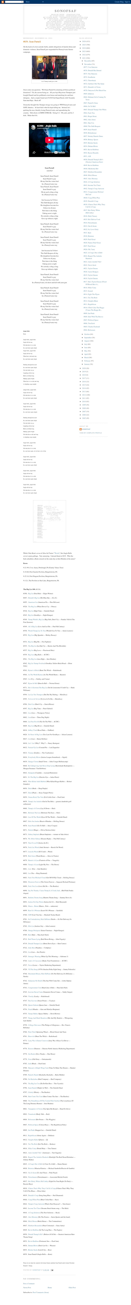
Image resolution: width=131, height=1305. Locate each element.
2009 (84, 405)
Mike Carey (32, 1148)
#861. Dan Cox (89, 123)
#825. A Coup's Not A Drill (93, 252)
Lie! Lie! (31, 743)
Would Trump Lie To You (37, 631)
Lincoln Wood (33, 851)
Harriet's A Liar (33, 860)
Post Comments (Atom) (41, 1292)
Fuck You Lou (33, 886)
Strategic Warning (34, 956)
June (86, 347)
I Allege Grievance (34, 1025)
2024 (84, 48)
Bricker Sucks (33, 1250)
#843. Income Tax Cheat (92, 185)
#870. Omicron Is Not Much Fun (95, 90)
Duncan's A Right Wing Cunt (38, 1068)
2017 (84, 378)
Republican (32, 1135)
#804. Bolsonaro (89, 330)
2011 (84, 398)
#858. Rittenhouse (90, 133)
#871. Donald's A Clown (92, 87)
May (86, 351)
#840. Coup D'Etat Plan (92, 198)
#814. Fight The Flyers (91, 294)
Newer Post (27, 1287)
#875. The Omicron (90, 74)
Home (50, 1287)
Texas (30, 965)
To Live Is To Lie (34, 699)
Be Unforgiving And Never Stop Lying (41, 766)
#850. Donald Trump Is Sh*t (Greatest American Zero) (93, 160)
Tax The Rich (32, 1144)
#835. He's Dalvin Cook (92, 219)
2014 (84, 388)
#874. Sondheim (89, 77)
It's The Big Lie (33, 777)
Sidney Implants (33, 834)
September (88, 337)
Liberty (30, 1092)
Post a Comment (29, 1283)
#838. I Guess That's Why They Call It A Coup (94, 205)
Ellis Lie (31, 926)
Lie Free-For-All (33, 721)
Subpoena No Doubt (35, 981)
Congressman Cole (34, 987)
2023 (84, 51)
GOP (29, 915)
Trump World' (36, 619)
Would (57, 553)
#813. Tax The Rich (90, 297)
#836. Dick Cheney (90, 216)
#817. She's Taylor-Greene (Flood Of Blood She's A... (95, 283)
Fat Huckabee (33, 1079)
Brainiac (31, 1168)
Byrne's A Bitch (33, 670)
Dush (30, 788)
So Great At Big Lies (35, 734)
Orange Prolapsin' (34, 930)
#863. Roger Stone (90, 116)
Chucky (31, 996)
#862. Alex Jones (90, 119)
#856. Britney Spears (91, 139)
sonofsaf (66, 11)
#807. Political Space (91, 320)
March (86, 357)
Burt (29, 935)
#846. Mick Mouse (90, 175)
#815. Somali (88, 291)
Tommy (30, 753)
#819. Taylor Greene (91, 275)
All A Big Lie (32, 626)
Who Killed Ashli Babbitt (37, 781)
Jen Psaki (31, 1130)
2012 (84, 395)
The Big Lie (32, 606)
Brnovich (31, 1036)
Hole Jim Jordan (33, 821)
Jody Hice (31, 948)
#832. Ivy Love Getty (91, 229)
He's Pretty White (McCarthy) (38, 1181)
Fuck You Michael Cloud (37, 877)
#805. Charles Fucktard (92, 326)
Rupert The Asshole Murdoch (38, 1157)
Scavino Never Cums (35, 992)
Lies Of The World (34, 817)
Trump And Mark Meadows (37, 1018)
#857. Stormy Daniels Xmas (93, 136)
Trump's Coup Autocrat (36, 1204)
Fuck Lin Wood (33, 847)
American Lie (32, 602)
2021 (84, 58)
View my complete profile (91, 433)
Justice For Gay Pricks (35, 902)
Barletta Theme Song (35, 897)
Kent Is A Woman (34, 910)
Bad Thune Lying (34, 939)
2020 (84, 368)
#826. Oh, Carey (89, 249)
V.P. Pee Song (32, 969)
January (87, 364)
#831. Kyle (87, 233)
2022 (84, 54)
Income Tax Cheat (34, 1208)
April (86, 354)
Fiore (30, 1059)
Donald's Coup (33, 1195)
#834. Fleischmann (90, 223)
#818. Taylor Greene (91, 278)
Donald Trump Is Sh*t (35, 1234)
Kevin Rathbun (33, 1230)
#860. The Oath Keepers (92, 126)
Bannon (31, 1048)
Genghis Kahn (33, 1139)
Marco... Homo (33, 906)
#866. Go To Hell (90, 106)
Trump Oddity (33, 1013)
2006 (84, 415)
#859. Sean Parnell (90, 129)
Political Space (33, 1125)
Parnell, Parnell (33, 1075)
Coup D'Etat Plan (34, 1199)
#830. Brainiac (89, 236)
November (88, 64)
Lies (29, 713)
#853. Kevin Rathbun (91, 149)
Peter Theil (32, 1032)
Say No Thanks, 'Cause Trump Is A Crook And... (44, 890)
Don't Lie (31, 704)
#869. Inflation (89, 94)
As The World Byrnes (35, 674)
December (88, 61)
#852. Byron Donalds (91, 153)
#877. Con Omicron (90, 67)
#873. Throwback (90, 80)
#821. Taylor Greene (91, 268)
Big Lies (31, 654)
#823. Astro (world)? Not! (92, 262)
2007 (84, 411)
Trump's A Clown (34, 808)
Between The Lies (34, 813)
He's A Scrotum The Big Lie (37, 687)
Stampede (31, 773)
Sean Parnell (32, 825)
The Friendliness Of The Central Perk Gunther (44, 1101)
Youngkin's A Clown (35, 1109)
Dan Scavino (32, 1001)
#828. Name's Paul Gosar (92, 242)
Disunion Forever (34, 882)
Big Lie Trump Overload (36, 663)
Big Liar (31, 635)
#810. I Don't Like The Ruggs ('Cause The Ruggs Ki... (94, 308)
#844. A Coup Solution (92, 182)
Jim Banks (31, 1054)
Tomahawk (32, 1114)
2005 (84, 418)
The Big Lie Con (34, 1083)
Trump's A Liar (33, 864)
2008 (84, 408)
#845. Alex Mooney (91, 178)
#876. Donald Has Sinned (92, 70)
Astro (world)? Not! (34, 1153)
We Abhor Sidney (34, 838)
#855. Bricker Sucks (91, 143)
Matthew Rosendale (35, 1225)
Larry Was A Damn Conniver (38, 1040)
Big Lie (30, 593)
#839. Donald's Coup (91, 201)
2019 (84, 371)
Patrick (30, 830)
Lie (29, 679)
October (87, 334)
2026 (84, 41)
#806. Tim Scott (89, 323)
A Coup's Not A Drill (35, 1164)
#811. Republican (90, 304)
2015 (84, 385)
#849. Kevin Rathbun (91, 165)
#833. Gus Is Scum (90, 226)
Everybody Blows (34, 757)
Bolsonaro (31, 1119)
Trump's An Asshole (35, 801)
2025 (84, 45)
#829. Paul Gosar (89, 239)
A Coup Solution (34, 1212)
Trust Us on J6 (33, 843)
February (87, 361)
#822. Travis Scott (90, 265)
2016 (84, 381)
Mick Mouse (32, 1221)
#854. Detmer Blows (91, 146)
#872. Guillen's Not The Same (94, 84)
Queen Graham (33, 1005)
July (86, 344)
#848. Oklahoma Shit (91, 168)
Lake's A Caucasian (35, 961)
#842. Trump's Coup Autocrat (94, 188)
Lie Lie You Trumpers (35, 694)
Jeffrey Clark (32, 730)
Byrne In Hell (32, 683)
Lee (29, 873)
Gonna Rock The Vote (35, 797)
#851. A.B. (87, 156)
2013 (84, 391)
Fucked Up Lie (33, 747)
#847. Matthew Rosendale (93, 172)
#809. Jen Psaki (89, 313)
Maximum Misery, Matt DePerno (39, 974)
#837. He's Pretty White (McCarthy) (92, 211)
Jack (29, 1063)
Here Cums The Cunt (35, 1096)
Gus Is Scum (32, 1173)
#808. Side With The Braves (93, 316)
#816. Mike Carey (90, 287)
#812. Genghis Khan (91, 301)
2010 (84, 401)
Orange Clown (33, 761)
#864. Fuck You (89, 113)
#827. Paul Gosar (89, 246)
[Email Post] (52, 1270)
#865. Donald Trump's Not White (95, 109)
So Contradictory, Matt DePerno (39, 919)
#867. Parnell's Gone (91, 103)
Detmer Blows (33, 1245)
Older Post (72, 1287)
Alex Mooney (33, 1217)
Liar (29, 717)
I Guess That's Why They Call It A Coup (42, 1188)
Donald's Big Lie (34, 598)
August (87, 341)
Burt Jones (31, 856)
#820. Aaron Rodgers (91, 272)
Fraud (30, 1009)
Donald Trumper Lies (35, 943)
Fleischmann (32, 1177)
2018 (84, 375)
